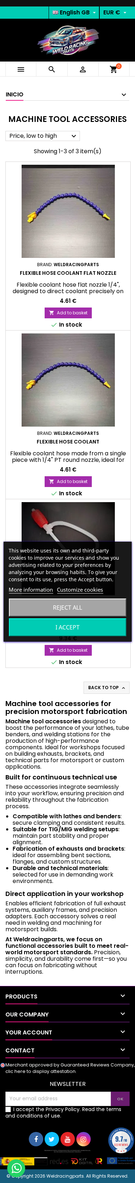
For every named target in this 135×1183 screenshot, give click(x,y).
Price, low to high (43, 136)
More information (31, 589)
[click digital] (67, 1157)
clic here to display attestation (40, 1071)
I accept (67, 627)
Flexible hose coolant (68, 441)
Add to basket (68, 313)
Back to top (107, 687)
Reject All (67, 607)
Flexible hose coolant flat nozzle (68, 273)
